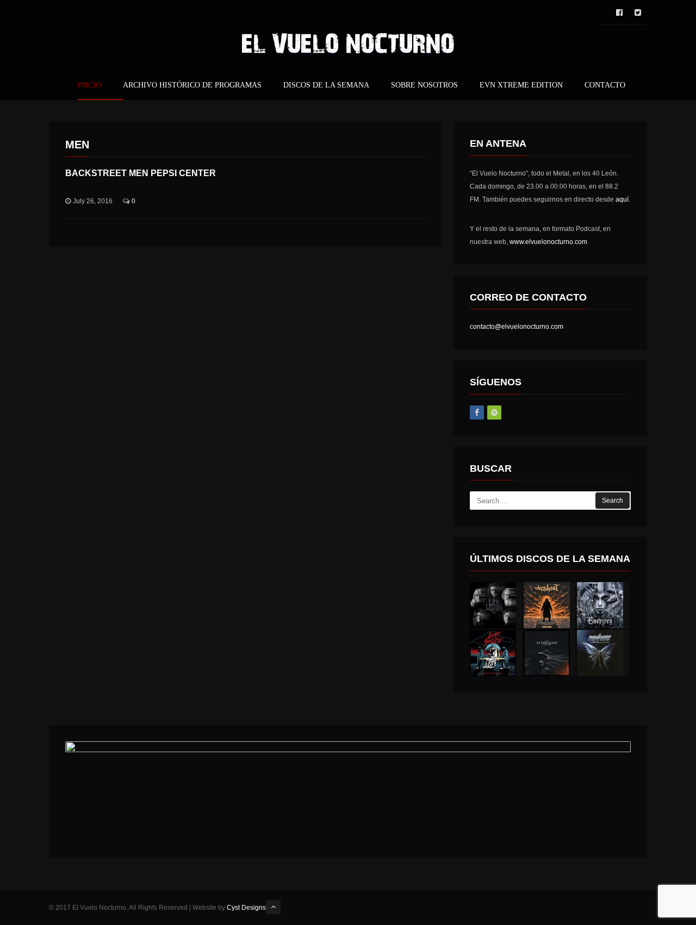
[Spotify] (494, 412)
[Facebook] (477, 412)
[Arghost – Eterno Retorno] (550, 605)
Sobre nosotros (424, 85)
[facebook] (619, 12)
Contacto (605, 85)
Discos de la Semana (326, 85)
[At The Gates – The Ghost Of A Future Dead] (550, 653)
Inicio (89, 85)
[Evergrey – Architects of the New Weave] (603, 605)
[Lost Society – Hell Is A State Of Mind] (496, 653)
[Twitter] (638, 12)
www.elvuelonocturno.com (548, 242)
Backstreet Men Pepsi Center (140, 173)
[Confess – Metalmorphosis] (603, 653)
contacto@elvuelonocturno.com (516, 326)
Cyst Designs (246, 907)
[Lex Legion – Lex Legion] (496, 605)
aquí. (623, 199)
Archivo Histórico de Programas (192, 85)
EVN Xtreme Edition (521, 85)
